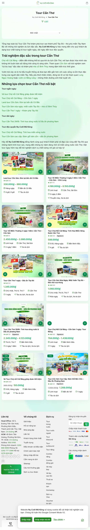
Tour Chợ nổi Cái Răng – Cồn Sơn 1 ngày (20, 98)
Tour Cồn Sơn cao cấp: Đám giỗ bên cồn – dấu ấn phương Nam (30, 136)
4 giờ (8, 192)
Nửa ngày (54, 296)
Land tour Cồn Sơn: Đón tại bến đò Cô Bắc (21, 102)
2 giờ (8, 393)
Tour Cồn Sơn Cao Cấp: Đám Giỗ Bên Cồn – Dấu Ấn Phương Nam (66, 380)
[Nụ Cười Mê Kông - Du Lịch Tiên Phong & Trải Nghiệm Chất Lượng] (45, 3)
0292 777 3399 (7, 451)
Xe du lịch (65, 198)
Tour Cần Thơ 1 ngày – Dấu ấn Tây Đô (19, 280)
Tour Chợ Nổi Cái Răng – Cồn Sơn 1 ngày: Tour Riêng (67, 330)
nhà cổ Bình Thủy (40, 66)
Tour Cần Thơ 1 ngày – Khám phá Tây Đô (20, 110)
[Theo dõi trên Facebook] (3, 456)
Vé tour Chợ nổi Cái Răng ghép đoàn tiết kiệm (22, 94)
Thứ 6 (16, 291)
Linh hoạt (54, 190)
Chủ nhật (9, 291)
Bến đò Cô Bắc (26, 188)
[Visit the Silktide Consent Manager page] (82, 520)
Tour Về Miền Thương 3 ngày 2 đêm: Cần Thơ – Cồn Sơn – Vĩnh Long (67, 179)
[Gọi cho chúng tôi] (18, 456)
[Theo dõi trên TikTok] (10, 456)
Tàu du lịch (24, 192)
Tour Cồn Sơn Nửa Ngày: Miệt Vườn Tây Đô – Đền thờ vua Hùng (66, 281)
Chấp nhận (26, 520)
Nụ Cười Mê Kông (38, 17)
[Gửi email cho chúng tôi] (14, 456)
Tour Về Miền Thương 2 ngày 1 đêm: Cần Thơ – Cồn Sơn (23, 232)
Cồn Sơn (63, 63)
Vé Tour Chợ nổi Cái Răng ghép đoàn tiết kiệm (22, 379)
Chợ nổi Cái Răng (9, 60)
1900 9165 (12, 442)
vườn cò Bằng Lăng (27, 78)
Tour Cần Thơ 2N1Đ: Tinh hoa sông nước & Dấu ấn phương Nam (30, 121)
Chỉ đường (10, 432)
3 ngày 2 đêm (55, 194)
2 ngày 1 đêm (11, 247)
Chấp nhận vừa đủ (42, 520)
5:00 (52, 244)
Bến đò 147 (67, 392)
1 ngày (8, 295)
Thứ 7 (22, 291)
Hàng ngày (10, 188)
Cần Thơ (66, 190)
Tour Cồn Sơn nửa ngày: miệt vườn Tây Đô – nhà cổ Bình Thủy (29, 106)
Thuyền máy (55, 198)
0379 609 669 (7, 453)
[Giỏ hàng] (87, 2)
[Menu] (3, 3)
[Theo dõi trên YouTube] (3, 461)
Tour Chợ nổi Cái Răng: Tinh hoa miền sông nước (23, 132)
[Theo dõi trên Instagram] (7, 456)
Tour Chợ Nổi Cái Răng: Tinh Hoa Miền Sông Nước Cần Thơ (66, 232)
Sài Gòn (74, 190)
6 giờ (13, 192)
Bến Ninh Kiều (74, 244)
